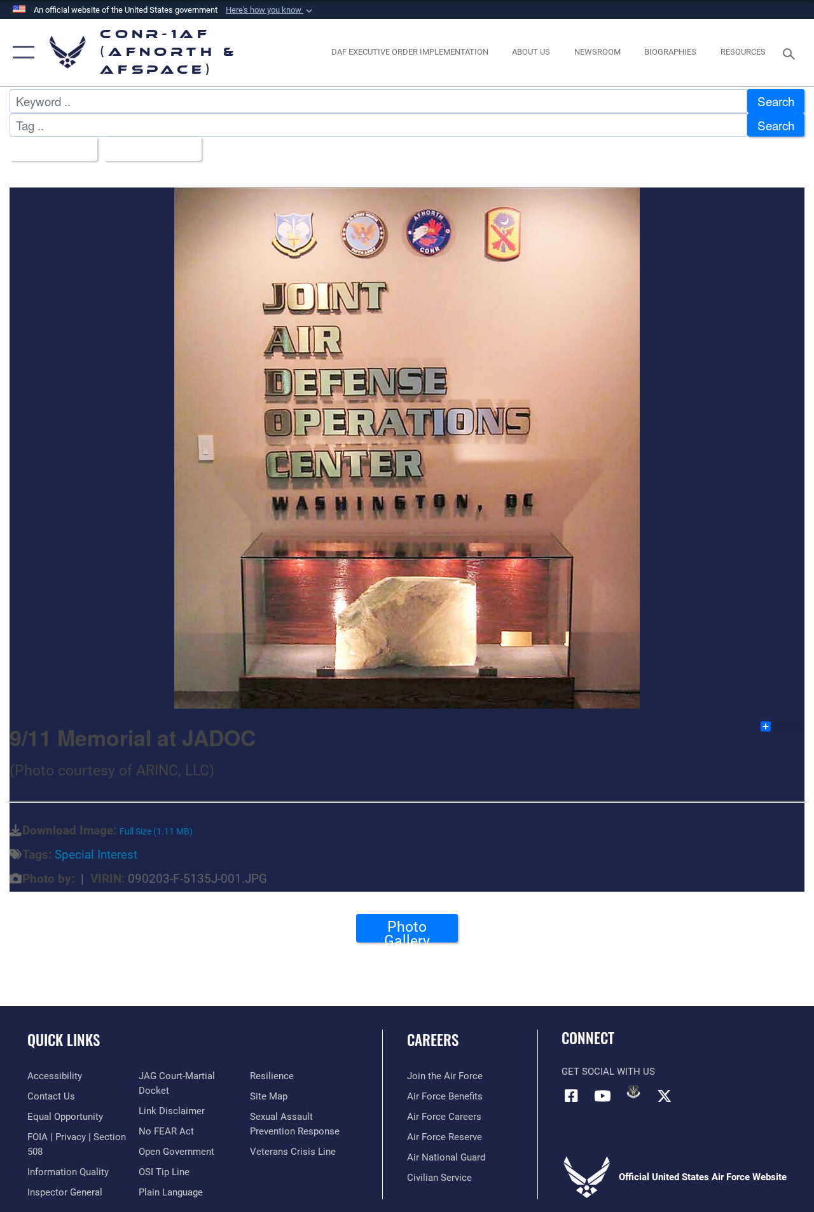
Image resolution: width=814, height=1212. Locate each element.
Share (788, 726)
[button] (270, 10)
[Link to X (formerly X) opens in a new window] (664, 1095)
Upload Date (148, 148)
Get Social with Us (608, 1071)
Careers (433, 1040)
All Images (49, 148)
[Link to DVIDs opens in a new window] (633, 1091)
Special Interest (96, 855)
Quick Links (63, 1040)
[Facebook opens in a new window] (571, 1095)
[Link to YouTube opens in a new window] (602, 1095)
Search (775, 100)
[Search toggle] (791, 52)
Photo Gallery (407, 930)
